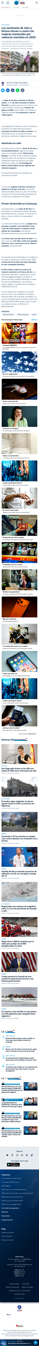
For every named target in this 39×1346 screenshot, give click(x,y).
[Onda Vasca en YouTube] (17, 1155)
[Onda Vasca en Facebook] (12, 1155)
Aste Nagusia (6, 7)
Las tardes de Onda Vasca (11, 1182)
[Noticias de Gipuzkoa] (23, 1314)
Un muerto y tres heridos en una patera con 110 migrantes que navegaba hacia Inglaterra (19, 1013)
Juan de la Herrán (8, 1233)
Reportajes (6, 1216)
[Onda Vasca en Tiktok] (32, 1155)
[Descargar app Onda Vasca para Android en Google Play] (13, 1164)
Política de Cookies (27, 1287)
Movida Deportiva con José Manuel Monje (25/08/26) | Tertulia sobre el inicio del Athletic (12, 1134)
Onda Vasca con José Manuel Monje (14, 1190)
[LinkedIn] (8, 90)
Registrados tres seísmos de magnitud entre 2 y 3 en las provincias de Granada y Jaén (19, 908)
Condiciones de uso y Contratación (19, 1291)
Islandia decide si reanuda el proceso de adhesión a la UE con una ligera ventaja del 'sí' (19, 873)
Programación (7, 1220)
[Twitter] (3, 90)
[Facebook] (13, 90)
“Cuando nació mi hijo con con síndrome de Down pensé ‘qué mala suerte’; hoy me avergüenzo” (21, 1069)
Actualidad (6, 799)
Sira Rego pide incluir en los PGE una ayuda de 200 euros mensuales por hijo (19, 769)
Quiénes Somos (14, 1284)
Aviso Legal (25, 1284)
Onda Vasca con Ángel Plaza (11, 1204)
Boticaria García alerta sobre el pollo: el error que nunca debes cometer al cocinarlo (20, 1040)
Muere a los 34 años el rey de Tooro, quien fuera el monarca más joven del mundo (21, 1050)
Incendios (16, 7)
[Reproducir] (26, 1087)
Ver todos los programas (10, 1208)
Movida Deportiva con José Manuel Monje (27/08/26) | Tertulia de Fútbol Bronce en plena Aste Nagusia (12, 1089)
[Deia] (8, 1314)
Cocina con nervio (8, 1240)
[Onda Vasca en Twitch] (27, 1155)
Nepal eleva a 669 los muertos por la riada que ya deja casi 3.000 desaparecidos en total (18, 943)
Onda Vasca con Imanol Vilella (12, 1201)
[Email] (22, 90)
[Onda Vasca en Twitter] (7, 1155)
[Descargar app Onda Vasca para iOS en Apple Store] (26, 1164)
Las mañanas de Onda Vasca (11, 1178)
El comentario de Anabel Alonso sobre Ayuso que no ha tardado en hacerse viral (21, 1059)
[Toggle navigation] (2, 2)
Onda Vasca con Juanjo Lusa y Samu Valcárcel (18, 1193)
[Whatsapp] (18, 90)
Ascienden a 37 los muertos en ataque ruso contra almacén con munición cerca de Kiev (19, 838)
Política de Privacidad (12, 1287)
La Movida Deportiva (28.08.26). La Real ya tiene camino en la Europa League (12, 1105)
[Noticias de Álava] (10, 1318)
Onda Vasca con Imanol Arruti (12, 1197)
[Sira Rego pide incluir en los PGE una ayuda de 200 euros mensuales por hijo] (19, 754)
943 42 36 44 (21, 1266)
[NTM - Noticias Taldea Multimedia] (19, 1308)
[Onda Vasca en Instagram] (22, 1155)
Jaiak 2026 (25, 7)
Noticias (5, 1212)
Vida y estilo (10, 1036)
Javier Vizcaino (7, 1236)
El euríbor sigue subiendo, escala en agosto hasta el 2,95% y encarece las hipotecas (18, 803)
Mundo (4, 834)
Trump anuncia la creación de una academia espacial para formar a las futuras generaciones (17, 978)
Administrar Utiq (20, 1294)
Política (4, 766)
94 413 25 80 (21, 1261)
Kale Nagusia (6, 1186)
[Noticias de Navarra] (28, 1318)
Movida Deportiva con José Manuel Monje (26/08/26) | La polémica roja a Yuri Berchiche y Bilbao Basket (12, 1119)
